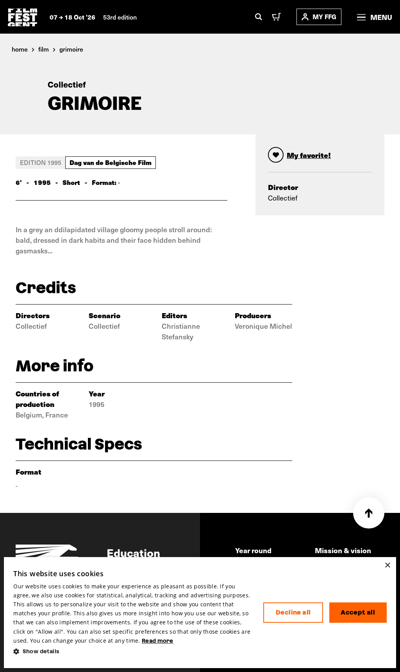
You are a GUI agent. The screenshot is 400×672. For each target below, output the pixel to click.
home (20, 49)
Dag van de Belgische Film (111, 162)
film (43, 49)
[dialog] (200, 612)
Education (133, 552)
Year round (253, 550)
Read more (157, 641)
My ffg (324, 16)
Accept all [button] (358, 612)
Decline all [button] (293, 612)
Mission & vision (343, 550)
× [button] (387, 565)
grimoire (71, 49)
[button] (132, 651)
